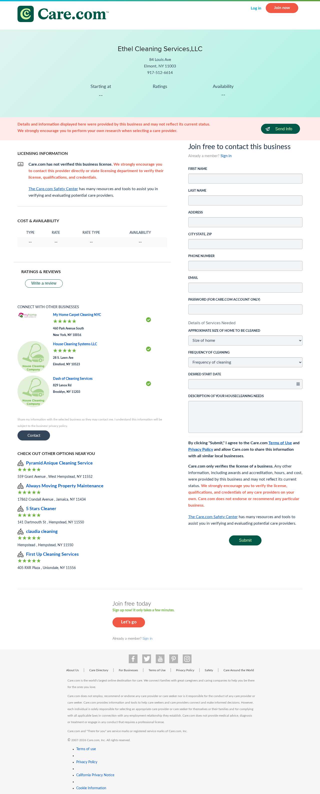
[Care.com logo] (65, 15)
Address (195, 212)
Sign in (226, 156)
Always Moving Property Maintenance (65, 486)
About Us (72, 670)
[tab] (245, 323)
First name (197, 169)
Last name (197, 190)
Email (193, 278)
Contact (34, 435)
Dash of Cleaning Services (72, 379)
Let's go (128, 622)
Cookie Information (91, 788)
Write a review (43, 283)
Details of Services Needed (212, 323)
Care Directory (98, 670)
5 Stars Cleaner (41, 509)
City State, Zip (200, 234)
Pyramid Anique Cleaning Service (59, 463)
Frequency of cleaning (209, 352)
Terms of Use (280, 443)
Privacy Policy (200, 449)
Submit (245, 540)
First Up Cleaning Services (52, 554)
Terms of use (86, 749)
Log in (256, 8)
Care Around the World (239, 670)
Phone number (201, 256)
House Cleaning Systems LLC (75, 344)
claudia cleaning (42, 531)
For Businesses (128, 670)
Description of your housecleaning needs (226, 396)
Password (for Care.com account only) (224, 299)
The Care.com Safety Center (213, 517)
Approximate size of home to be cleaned (224, 330)
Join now (282, 8)
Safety (209, 670)
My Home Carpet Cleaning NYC (77, 315)
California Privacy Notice (95, 775)
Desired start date (204, 374)
